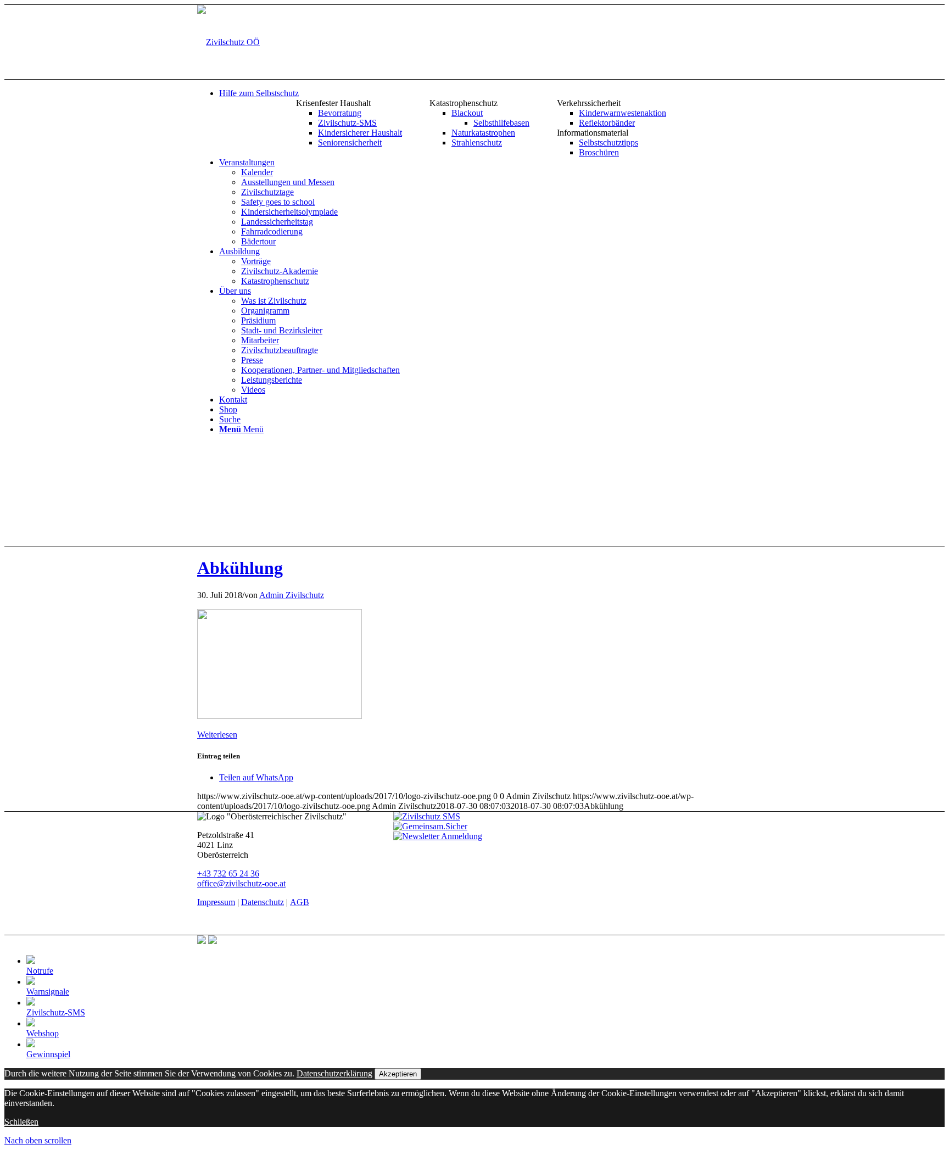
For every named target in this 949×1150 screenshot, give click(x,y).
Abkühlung (240, 568)
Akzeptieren (398, 1074)
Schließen (21, 1121)
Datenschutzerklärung (334, 1073)
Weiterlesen (217, 734)
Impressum (216, 902)
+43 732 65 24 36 (228, 873)
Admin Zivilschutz (291, 595)
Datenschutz (262, 902)
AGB (299, 902)
